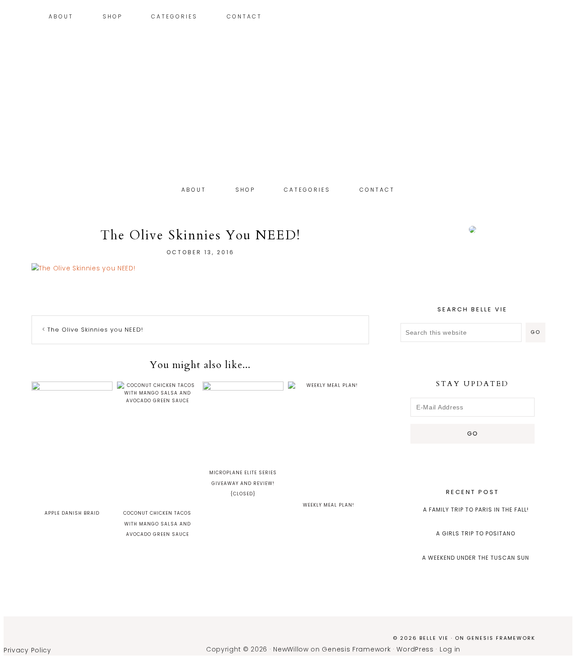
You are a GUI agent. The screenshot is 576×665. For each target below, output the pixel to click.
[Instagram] (524, 17)
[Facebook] (544, 17)
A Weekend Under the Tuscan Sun (475, 558)
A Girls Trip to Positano (475, 533)
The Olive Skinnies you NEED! (95, 329)
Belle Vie (288, 125)
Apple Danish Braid (72, 513)
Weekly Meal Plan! (328, 505)
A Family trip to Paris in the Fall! (476, 509)
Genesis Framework (501, 638)
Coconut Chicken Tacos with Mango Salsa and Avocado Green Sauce (157, 524)
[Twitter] (538, 17)
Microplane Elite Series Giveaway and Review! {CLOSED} (243, 483)
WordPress (414, 649)
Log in (450, 649)
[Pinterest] (531, 17)
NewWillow (290, 649)
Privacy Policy (27, 650)
